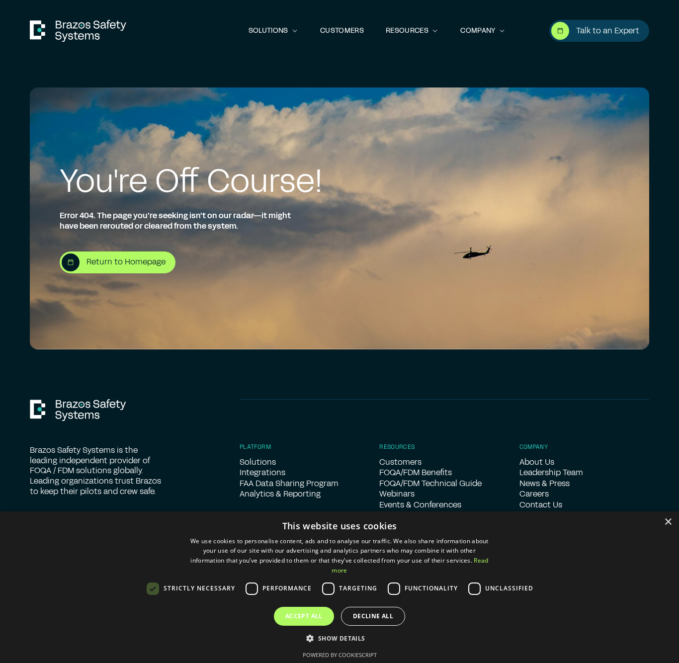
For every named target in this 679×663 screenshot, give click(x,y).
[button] (273, 31)
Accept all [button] (304, 616)
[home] (78, 31)
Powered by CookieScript (340, 655)
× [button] (668, 522)
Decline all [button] (373, 616)
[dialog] (339, 587)
